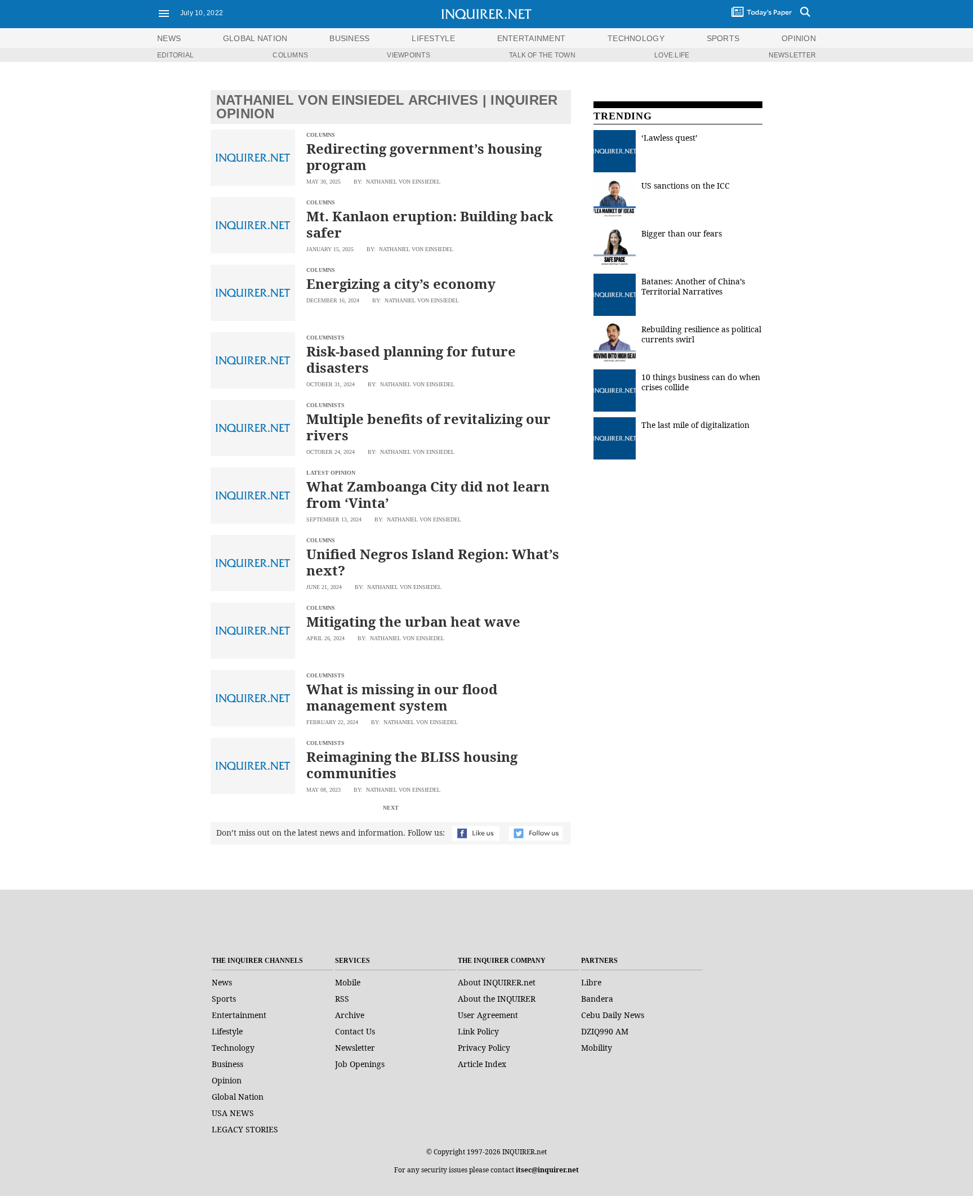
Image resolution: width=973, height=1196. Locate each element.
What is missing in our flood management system (402, 697)
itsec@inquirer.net (547, 1170)
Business (227, 1064)
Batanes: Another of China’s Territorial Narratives (693, 286)
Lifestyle (227, 1031)
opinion (799, 38)
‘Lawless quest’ (669, 137)
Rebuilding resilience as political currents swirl (701, 334)
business (349, 38)
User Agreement (488, 1015)
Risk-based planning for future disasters (411, 359)
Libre (591, 982)
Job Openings (360, 1064)
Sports (224, 998)
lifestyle (433, 38)
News (169, 38)
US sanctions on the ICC (685, 185)
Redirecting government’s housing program (424, 156)
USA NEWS (233, 1113)
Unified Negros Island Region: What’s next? (432, 562)
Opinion (227, 1080)
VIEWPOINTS (408, 55)
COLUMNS (290, 55)
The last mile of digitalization (695, 425)
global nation (255, 38)
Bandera (597, 998)
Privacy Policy (484, 1047)
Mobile (347, 982)
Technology (233, 1047)
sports (723, 38)
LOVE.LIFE (671, 55)
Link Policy (478, 1031)
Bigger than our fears (681, 233)
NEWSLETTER (792, 55)
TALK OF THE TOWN (542, 55)
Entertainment (239, 1015)
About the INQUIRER (496, 998)
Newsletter (355, 1047)
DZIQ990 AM (604, 1031)
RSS (342, 998)
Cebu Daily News (612, 1015)
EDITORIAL (175, 55)
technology (636, 38)
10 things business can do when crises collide (700, 382)
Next (391, 808)
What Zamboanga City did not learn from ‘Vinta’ (428, 494)
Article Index (482, 1064)
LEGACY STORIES (245, 1129)
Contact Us (355, 1031)
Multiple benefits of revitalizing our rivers (428, 426)
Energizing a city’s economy (402, 283)
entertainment (531, 38)
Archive (349, 1015)
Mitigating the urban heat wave (413, 621)
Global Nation (238, 1096)
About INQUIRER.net (496, 982)
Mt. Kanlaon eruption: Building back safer (429, 224)
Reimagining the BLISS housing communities (411, 764)
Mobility (596, 1047)
